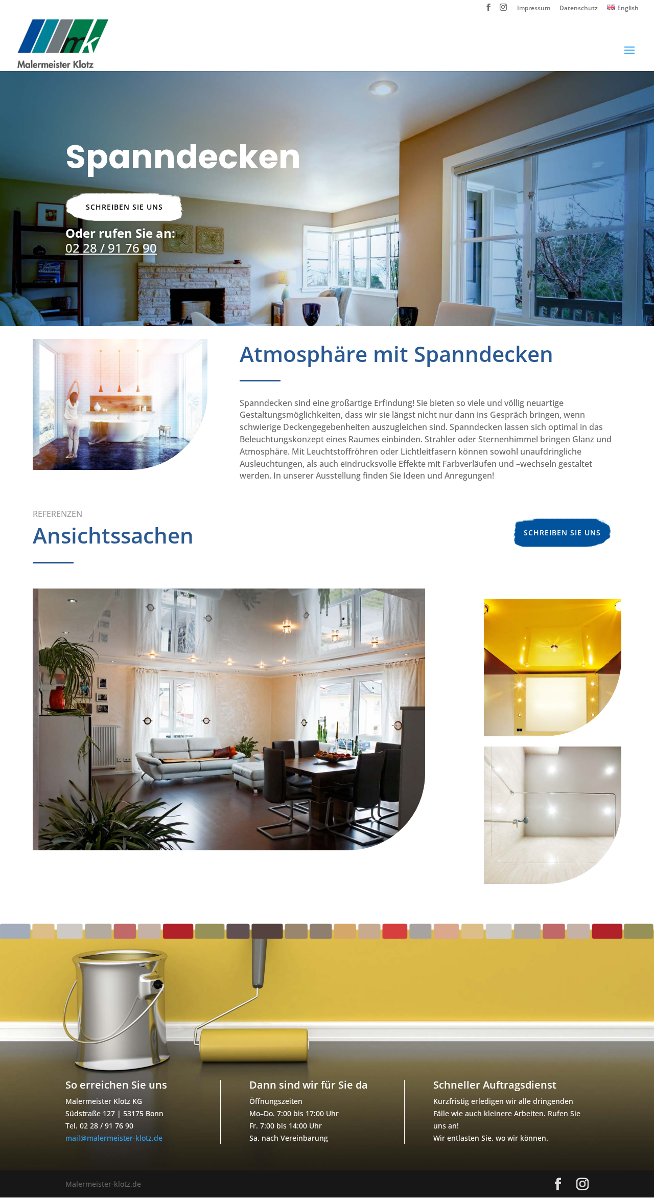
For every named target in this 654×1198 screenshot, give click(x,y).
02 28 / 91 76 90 (111, 247)
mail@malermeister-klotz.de (113, 1138)
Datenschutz (578, 8)
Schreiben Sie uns (124, 207)
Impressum (533, 8)
